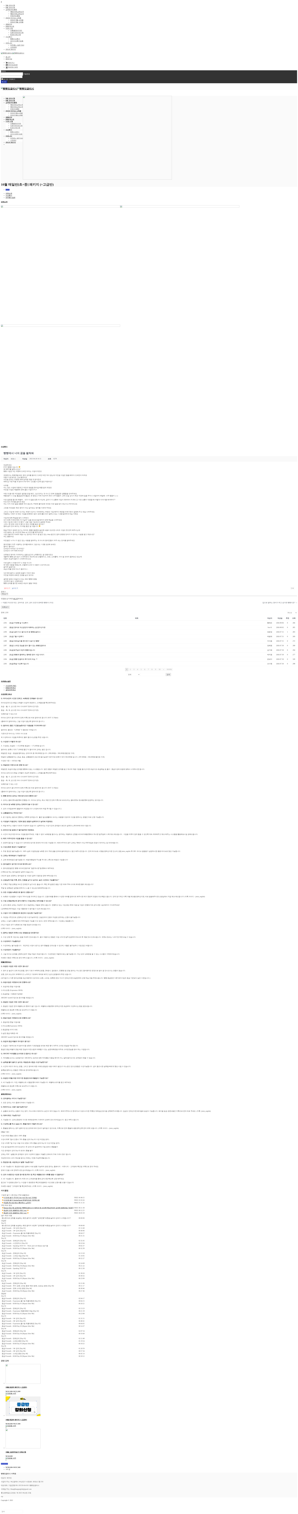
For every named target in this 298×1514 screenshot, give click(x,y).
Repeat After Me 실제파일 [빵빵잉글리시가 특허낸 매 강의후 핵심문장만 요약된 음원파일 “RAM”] (39, 1208)
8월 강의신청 (10, 7)
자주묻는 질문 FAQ (17, 45)
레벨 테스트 (10, 26)
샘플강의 (9, 24)
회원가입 (9, 59)
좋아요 (7, 588)
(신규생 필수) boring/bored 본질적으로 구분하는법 (22, 1200)
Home (8, 190)
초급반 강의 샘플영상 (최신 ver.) (15, 1210)
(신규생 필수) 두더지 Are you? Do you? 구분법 (20, 1198)
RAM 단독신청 (15, 35)
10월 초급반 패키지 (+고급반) (16, 1387)
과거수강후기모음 (16, 41)
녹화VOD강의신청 (17, 33)
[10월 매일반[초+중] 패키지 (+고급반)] (97, 179)
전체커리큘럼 (15, 16)
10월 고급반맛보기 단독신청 (16, 1452)
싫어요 (15, 588)
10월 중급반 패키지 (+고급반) (16, 1420)
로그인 (8, 57)
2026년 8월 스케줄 (16, 22)
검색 (168, 674)
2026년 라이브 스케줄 (13, 18)
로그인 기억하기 (9, 79)
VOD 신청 (9, 28)
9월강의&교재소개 (17, 12)
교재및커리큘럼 (11, 9)
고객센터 (13, 47)
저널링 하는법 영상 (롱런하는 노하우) (17, 1203)
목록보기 (5, 607)
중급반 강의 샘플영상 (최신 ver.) (15, 1213)
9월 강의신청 (10, 5)
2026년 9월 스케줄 (16, 20)
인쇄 (292, 588)
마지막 (169, 669)
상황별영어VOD (16, 30)
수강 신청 (4, 1464)
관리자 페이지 (11, 49)
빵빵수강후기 (15, 39)
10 (159, 669)
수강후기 (9, 37)
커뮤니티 (9, 43)
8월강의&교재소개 (17, 14)
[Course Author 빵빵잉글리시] (11, 1393)
